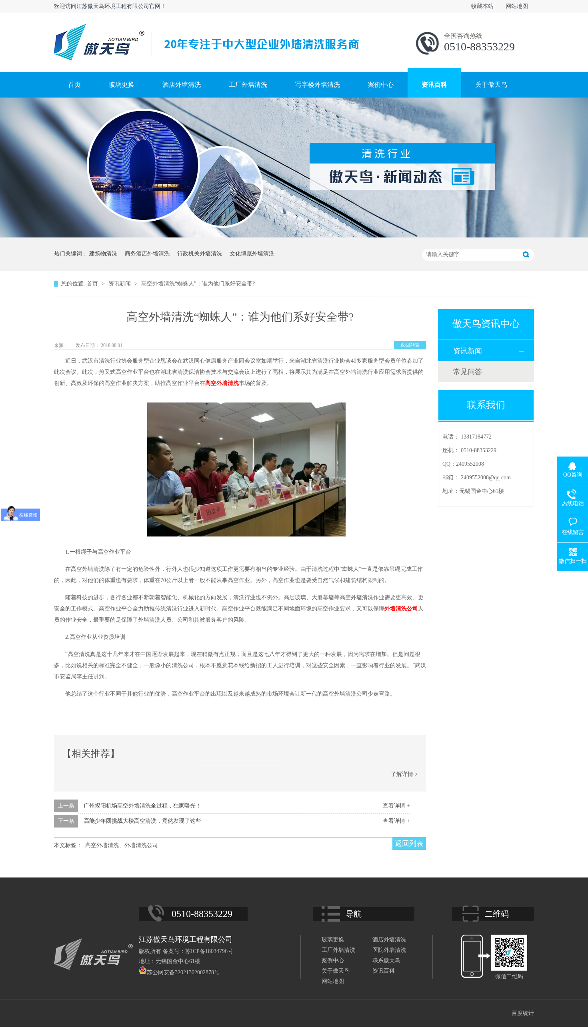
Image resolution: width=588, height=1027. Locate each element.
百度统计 (523, 1013)
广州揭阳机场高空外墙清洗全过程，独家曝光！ (142, 806)
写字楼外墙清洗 (317, 84)
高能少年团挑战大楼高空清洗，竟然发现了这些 (142, 821)
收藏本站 (482, 6)
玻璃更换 (121, 84)
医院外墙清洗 (389, 950)
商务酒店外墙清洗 (147, 254)
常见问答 (467, 372)
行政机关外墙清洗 (199, 254)
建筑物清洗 (103, 254)
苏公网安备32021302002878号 (183, 972)
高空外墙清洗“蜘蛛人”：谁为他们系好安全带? (198, 284)
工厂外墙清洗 (248, 84)
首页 (74, 84)
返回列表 (410, 345)
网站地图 (517, 6)
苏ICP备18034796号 (209, 951)
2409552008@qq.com (486, 478)
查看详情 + (396, 806)
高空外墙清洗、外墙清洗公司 (121, 845)
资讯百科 (434, 84)
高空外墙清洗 (222, 383)
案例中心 (381, 84)
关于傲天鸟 (491, 84)
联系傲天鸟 (386, 960)
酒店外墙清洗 (181, 84)
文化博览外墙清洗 (252, 254)
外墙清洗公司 (401, 609)
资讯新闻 (120, 284)
